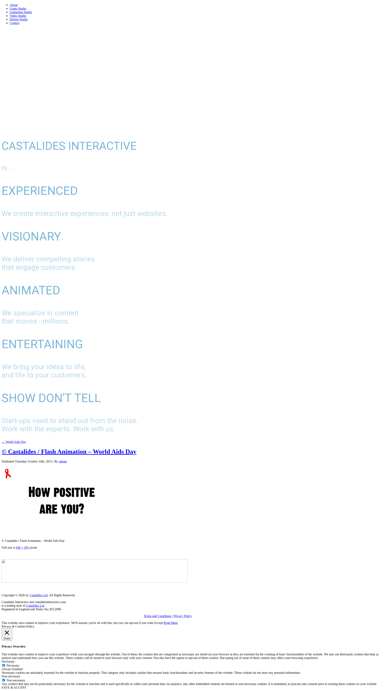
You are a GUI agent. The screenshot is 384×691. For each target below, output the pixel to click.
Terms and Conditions (157, 616)
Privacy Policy (183, 616)
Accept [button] (158, 623)
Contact (14, 23)
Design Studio (19, 19)
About (14, 5)
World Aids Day (14, 442)
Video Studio (18, 15)
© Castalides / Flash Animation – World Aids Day (69, 451)
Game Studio (18, 8)
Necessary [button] (8, 661)
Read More (171, 623)
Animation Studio (21, 12)
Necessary (12, 665)
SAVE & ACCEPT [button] (14, 687)
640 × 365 (22, 547)
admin (63, 461)
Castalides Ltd (39, 595)
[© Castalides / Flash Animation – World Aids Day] (62, 534)
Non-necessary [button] (11, 676)
